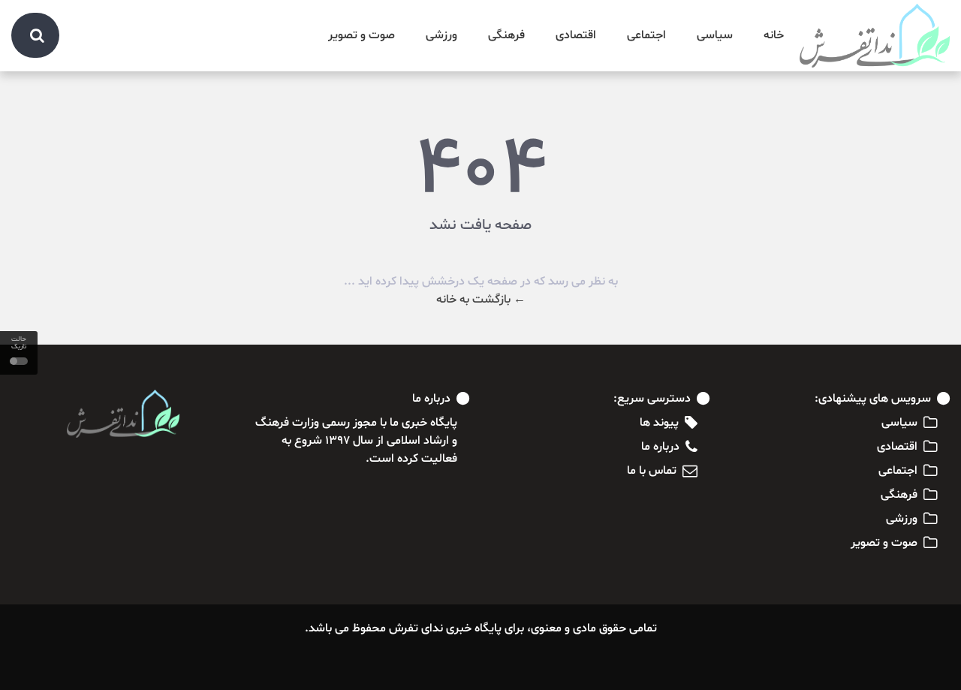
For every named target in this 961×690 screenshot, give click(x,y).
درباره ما (660, 446)
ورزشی (441, 35)
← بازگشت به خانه (481, 299)
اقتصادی (576, 35)
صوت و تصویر (361, 35)
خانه (774, 35)
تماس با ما (651, 471)
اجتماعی (646, 35)
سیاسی (715, 35)
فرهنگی (506, 35)
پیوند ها (659, 422)
